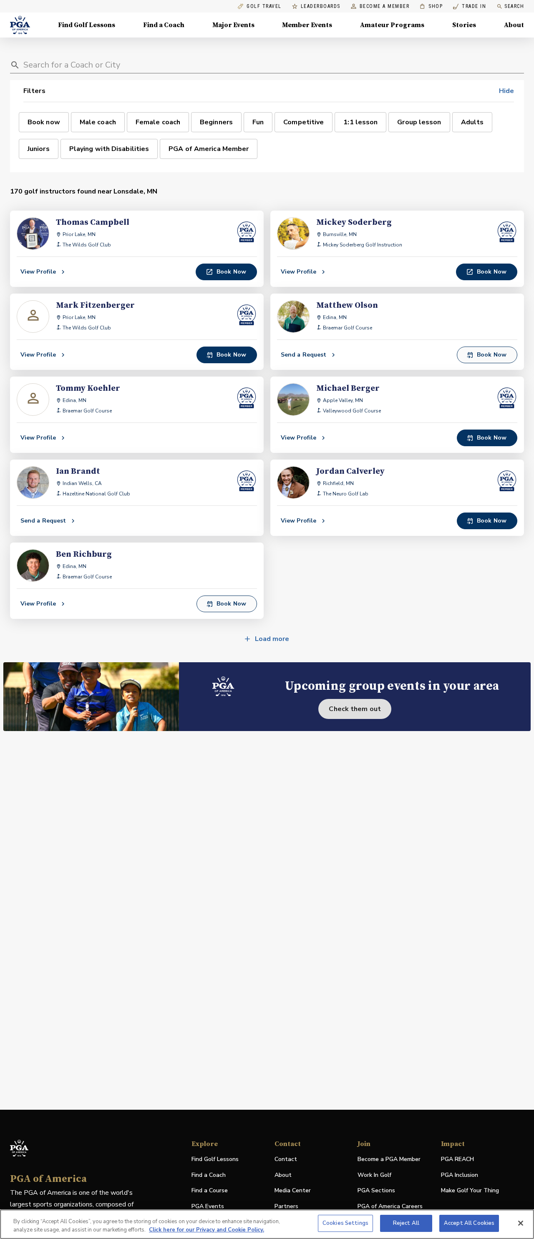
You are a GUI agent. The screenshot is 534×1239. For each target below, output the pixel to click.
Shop (431, 6)
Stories (464, 25)
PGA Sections (376, 1190)
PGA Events (207, 1206)
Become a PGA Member (389, 1159)
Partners (286, 1206)
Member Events (307, 25)
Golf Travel (264, 6)
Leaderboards (320, 6)
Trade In (469, 6)
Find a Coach (163, 25)
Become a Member (385, 6)
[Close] (520, 1223)
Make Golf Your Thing (470, 1190)
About (514, 25)
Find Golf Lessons (86, 25)
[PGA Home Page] (20, 25)
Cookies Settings (345, 1223)
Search (514, 6)
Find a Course (209, 1190)
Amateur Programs (392, 25)
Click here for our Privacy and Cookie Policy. (206, 1230)
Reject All (406, 1223)
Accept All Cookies (469, 1223)
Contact (286, 1159)
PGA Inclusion (459, 1175)
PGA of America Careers (390, 1206)
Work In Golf (374, 1175)
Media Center (293, 1190)
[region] (267, 1224)
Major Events (233, 25)
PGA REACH (457, 1159)
